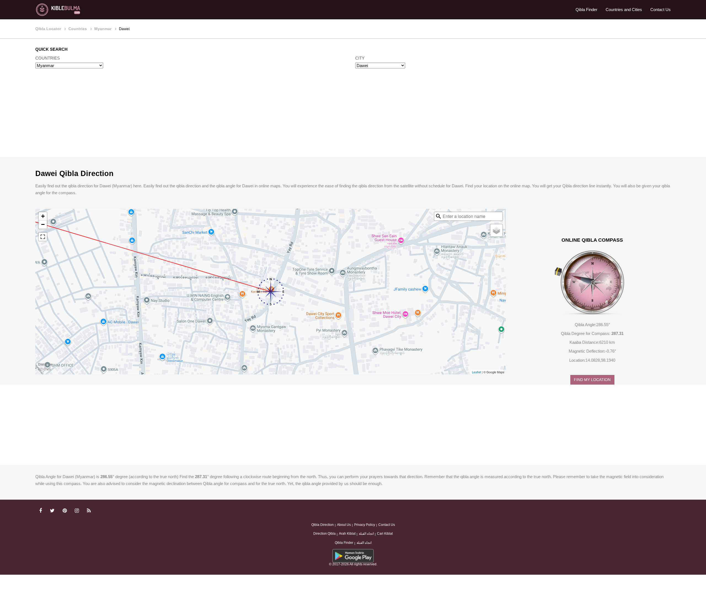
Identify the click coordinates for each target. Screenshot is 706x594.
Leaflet (476, 372)
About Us (344, 525)
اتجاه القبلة (366, 534)
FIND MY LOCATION (592, 380)
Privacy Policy (364, 525)
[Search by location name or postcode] (438, 216)
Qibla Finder (586, 9)
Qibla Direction (322, 525)
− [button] (43, 224)
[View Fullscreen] (43, 237)
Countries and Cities (624, 9)
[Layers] (496, 230)
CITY (360, 58)
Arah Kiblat (347, 534)
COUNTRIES (47, 58)
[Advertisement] (353, 118)
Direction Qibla (324, 534)
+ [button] (43, 216)
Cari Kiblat (385, 534)
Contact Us (660, 9)
